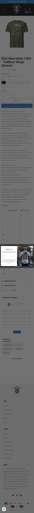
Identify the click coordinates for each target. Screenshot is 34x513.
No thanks (9, 263)
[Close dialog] (32, 247)
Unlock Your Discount (9, 260)
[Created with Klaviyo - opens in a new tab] (17, 266)
